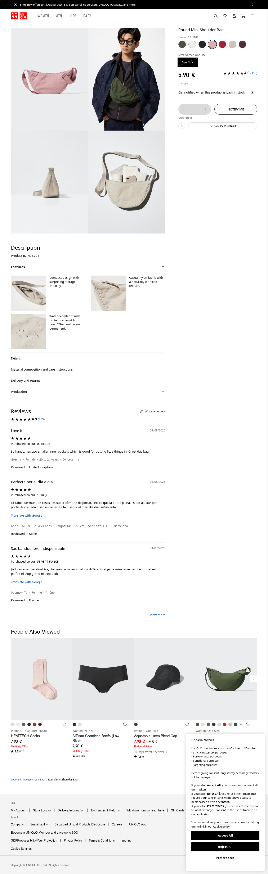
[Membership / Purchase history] (234, 16)
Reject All (225, 847)
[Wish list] (224, 16)
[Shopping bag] (243, 16)
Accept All (225, 835)
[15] (222, 44)
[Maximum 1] (205, 109)
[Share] (181, 125)
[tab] (43, 16)
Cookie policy (221, 826)
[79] (242, 44)
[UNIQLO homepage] (19, 16)
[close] (15, 4)
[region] (225, 802)
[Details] (252, 92)
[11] (212, 44)
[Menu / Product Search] (252, 16)
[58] (182, 44)
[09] (202, 44)
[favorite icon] (63, 724)
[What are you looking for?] (215, 16)
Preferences (225, 858)
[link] (138, 4)
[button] (28, 293)
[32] (232, 44)
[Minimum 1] (183, 109)
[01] (192, 44)
